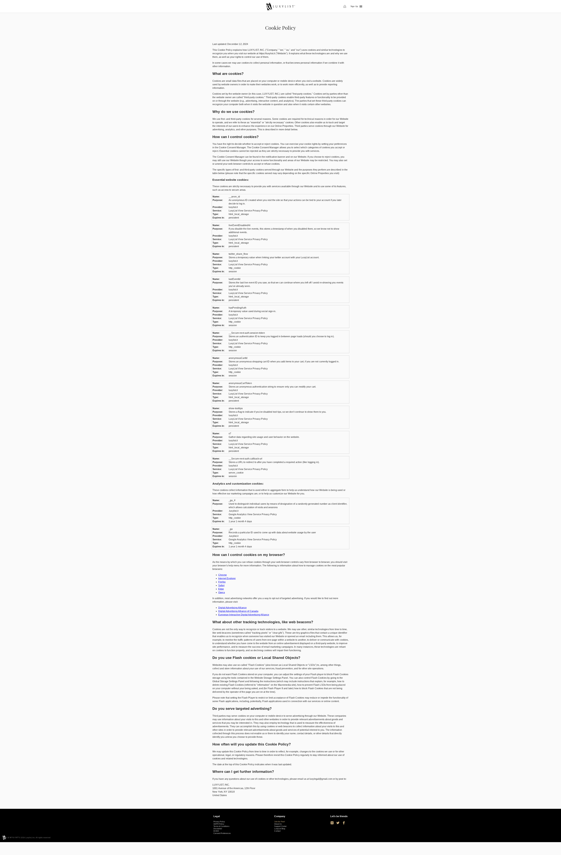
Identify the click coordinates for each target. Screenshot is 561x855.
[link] (280, 6)
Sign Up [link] (354, 6)
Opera (221, 592)
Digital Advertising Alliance (232, 607)
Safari (221, 585)
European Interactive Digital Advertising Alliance (243, 614)
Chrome (222, 575)
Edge (221, 589)
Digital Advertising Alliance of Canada (238, 611)
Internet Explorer (227, 578)
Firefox (222, 582)
